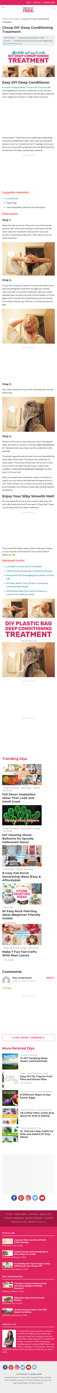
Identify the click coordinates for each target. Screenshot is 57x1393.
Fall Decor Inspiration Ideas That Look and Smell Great (19, 798)
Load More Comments (28, 1037)
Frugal (24, 947)
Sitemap (48, 1218)
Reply (51, 978)
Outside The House (24, 869)
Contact (37, 2)
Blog (29, 2)
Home (4, 19)
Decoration (26, 788)
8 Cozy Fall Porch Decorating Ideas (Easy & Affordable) (21, 876)
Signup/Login (49, 2)
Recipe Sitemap (33, 1218)
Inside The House (11, 788)
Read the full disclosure (12, 43)
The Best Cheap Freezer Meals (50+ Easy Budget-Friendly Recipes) (30, 1285)
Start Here (20, 1214)
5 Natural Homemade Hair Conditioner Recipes (29, 571)
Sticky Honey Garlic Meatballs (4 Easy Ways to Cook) (31, 1252)
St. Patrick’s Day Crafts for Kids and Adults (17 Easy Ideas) (37, 1134)
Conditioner (12, 198)
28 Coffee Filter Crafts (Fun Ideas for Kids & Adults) (37, 1114)
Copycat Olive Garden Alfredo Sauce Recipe (30, 1241)
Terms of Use (19, 1222)
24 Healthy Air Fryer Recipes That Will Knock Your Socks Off (32, 1264)
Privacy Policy (37, 1222)
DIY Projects (15, 19)
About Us (45, 1214)
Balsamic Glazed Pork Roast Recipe (29, 1298)
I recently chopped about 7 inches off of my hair (24, 87)
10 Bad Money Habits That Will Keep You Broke (30, 1310)
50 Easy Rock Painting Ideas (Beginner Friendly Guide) (21, 914)
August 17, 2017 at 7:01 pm (24, 981)
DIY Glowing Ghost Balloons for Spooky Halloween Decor (18, 838)
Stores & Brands (14, 1218)
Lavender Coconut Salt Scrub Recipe (24, 566)
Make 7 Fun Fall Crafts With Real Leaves (19, 953)
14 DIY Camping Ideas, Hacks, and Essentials (34, 1060)
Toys (39, 1128)
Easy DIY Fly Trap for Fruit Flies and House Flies (36, 1078)
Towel (9, 207)
